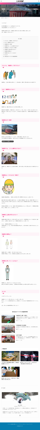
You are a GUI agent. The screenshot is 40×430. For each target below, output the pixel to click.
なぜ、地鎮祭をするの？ (10, 42)
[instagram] (20, 415)
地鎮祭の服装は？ (8, 51)
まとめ (6, 54)
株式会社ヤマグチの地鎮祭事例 (11, 56)
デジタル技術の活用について (13, 424)
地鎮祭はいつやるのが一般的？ (11, 47)
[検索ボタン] (39, 1)
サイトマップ (29, 424)
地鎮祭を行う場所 (8, 44)
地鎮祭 (4, 12)
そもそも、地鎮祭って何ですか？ (11, 40)
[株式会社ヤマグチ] (20, 1)
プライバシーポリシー (22, 424)
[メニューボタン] (1, 1)
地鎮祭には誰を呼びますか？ (10, 49)
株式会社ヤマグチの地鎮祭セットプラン (7, 141)
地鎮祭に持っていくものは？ (10, 52)
